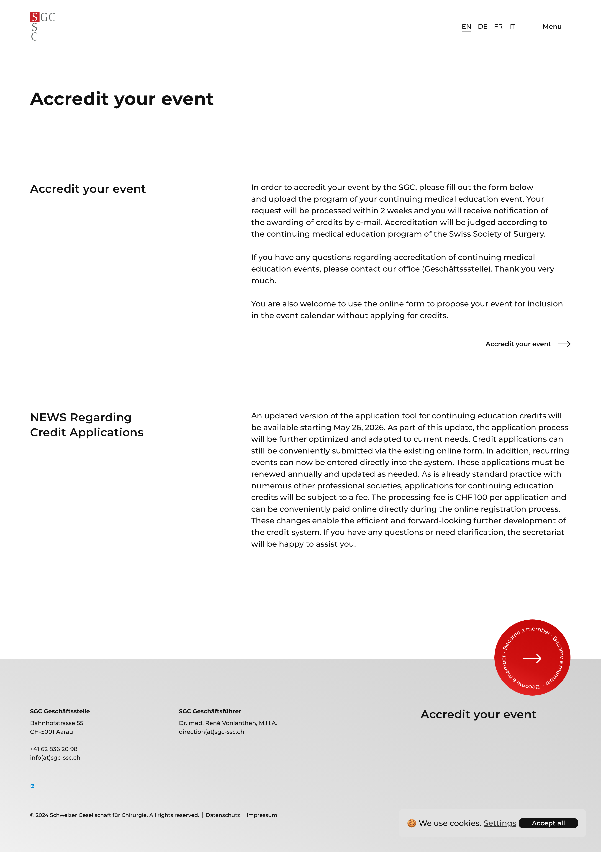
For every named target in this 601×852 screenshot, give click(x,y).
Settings (500, 823)
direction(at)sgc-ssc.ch (211, 731)
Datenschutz (223, 815)
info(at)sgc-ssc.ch (55, 757)
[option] (466, 26)
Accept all (548, 823)
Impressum (262, 815)
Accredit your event (518, 344)
